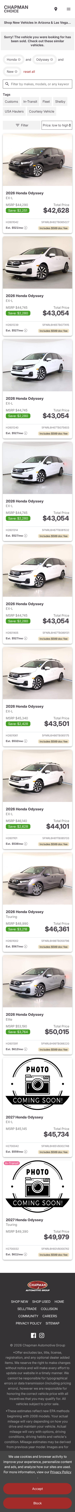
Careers (49, 1316)
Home (59, 1302)
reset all (29, 72)
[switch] (68, 9)
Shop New (19, 1302)
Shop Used (41, 1302)
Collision (49, 1309)
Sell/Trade (27, 1309)
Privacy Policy (29, 1323)
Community (28, 1316)
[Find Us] (55, 9)
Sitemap (52, 1323)
